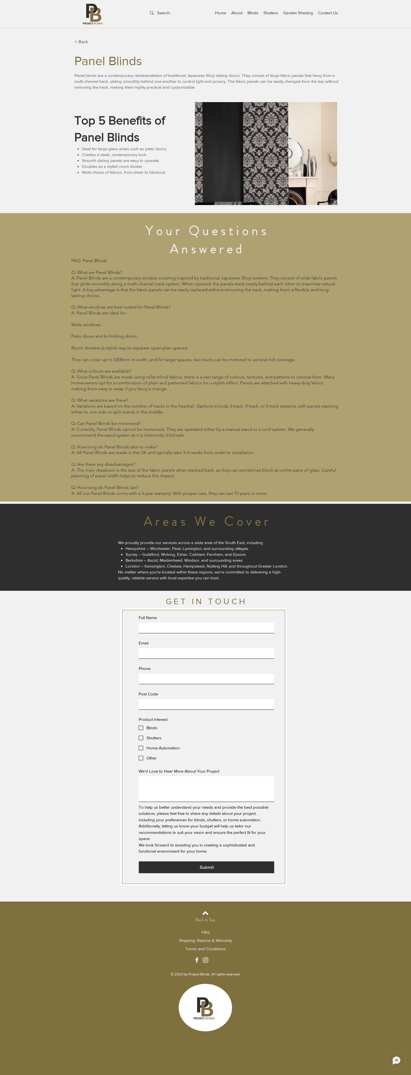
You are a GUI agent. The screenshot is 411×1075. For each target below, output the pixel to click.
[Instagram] (205, 960)
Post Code (148, 693)
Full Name (148, 617)
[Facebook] (196, 960)
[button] (266, 153)
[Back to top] (205, 913)
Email (143, 643)
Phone (144, 668)
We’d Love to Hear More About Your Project (179, 771)
